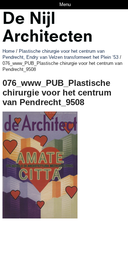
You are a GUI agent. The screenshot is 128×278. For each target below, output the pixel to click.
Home (8, 51)
